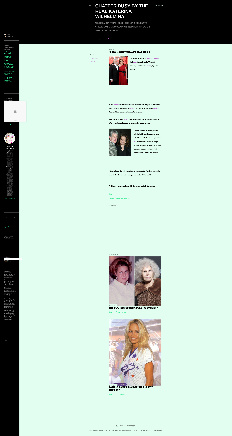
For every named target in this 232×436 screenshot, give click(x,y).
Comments (9, 36)
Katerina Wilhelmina (10, 147)
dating (132, 108)
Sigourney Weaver (153, 58)
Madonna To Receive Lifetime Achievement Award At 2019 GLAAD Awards (9, 66)
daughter (156, 108)
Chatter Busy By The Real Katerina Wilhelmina (121, 11)
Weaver (149, 66)
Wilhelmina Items (105, 39)
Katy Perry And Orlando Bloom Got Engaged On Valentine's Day (9, 79)
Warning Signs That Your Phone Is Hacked (9, 73)
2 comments (121, 312)
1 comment (120, 394)
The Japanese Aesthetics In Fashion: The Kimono (8, 58)
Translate (10, 262)
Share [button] (91, 50)
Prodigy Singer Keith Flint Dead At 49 (10, 52)
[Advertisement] (143, 82)
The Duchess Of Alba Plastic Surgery (133, 308)
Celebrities (93, 58)
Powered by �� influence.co (13, 124)
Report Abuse (8, 227)
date (135, 142)
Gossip (92, 61)
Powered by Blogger (127, 426)
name (135, 62)
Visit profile (10, 198)
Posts (8, 34)
